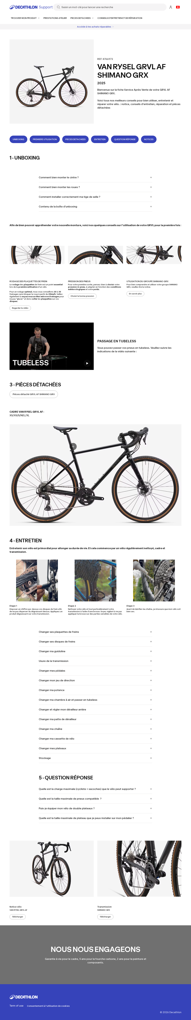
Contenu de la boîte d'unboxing (58, 206)
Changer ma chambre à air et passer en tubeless (68, 699)
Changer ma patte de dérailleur (57, 719)
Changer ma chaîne (50, 728)
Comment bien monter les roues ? (59, 187)
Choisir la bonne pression (82, 296)
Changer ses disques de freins (57, 641)
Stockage (45, 758)
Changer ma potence (51, 690)
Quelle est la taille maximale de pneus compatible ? (70, 798)
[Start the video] (87, 363)
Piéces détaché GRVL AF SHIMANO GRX (34, 394)
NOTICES (148, 139)
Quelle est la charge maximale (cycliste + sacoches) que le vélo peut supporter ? (87, 788)
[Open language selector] (177, 7)
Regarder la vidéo (20, 308)
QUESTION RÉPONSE (124, 139)
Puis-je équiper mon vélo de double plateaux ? (67, 808)
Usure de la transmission (53, 660)
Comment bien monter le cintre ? (59, 177)
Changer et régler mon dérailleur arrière (62, 709)
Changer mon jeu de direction (57, 680)
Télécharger (17, 917)
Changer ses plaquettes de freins (59, 631)
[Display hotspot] (73, 446)
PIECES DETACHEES (75, 139)
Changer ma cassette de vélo (56, 738)
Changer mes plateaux (52, 748)
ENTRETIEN (99, 139)
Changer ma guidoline (52, 651)
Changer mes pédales (52, 670)
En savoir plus (135, 294)
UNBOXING (18, 139)
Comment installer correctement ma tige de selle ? (69, 196)
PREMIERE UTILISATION (45, 139)
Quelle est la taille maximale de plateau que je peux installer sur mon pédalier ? (86, 818)
